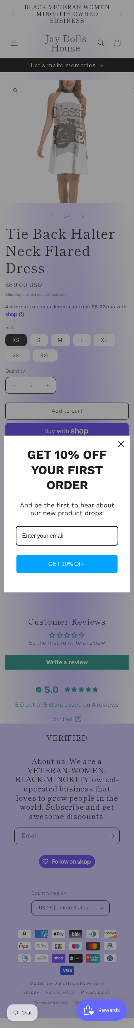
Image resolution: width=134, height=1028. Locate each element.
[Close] (121, 444)
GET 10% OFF (67, 564)
